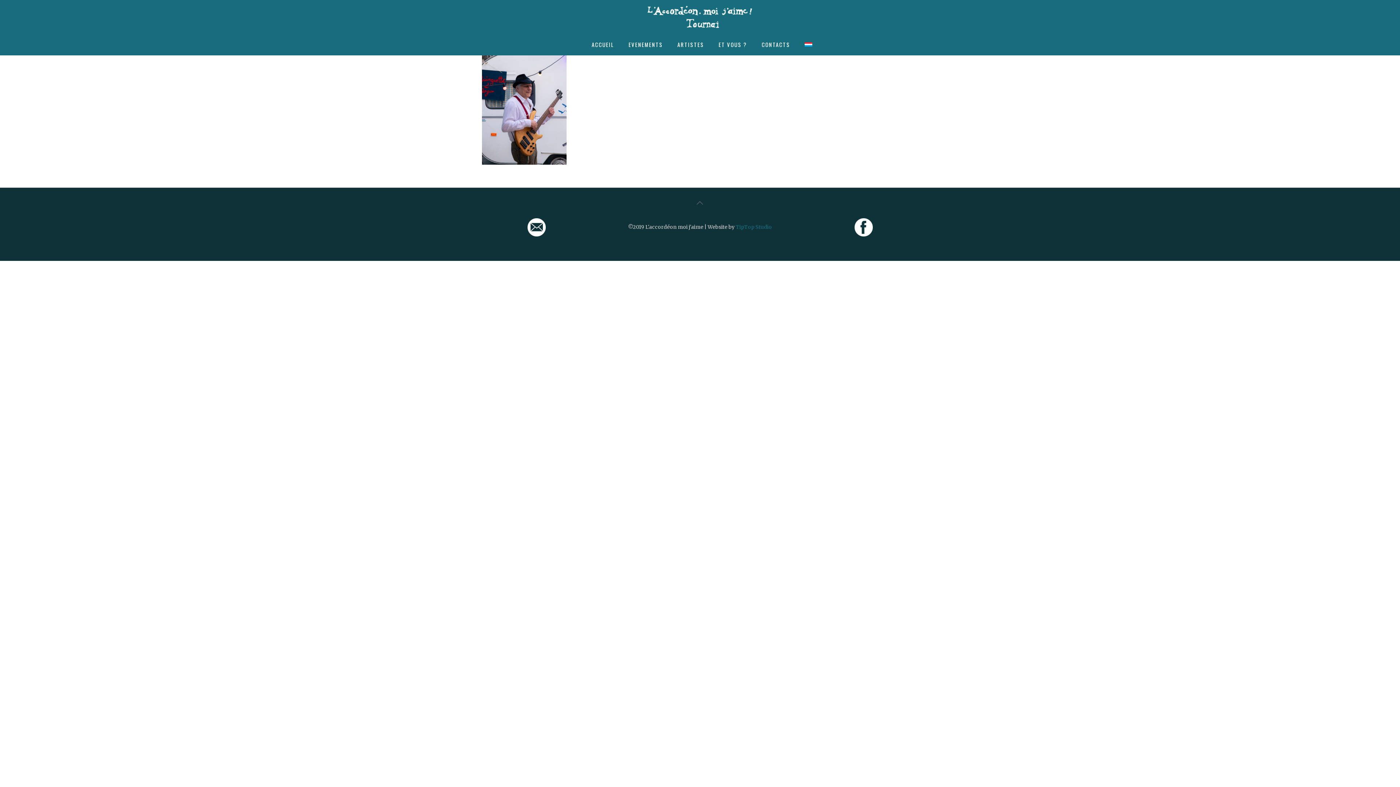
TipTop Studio (754, 227)
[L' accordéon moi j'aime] (700, 17)
